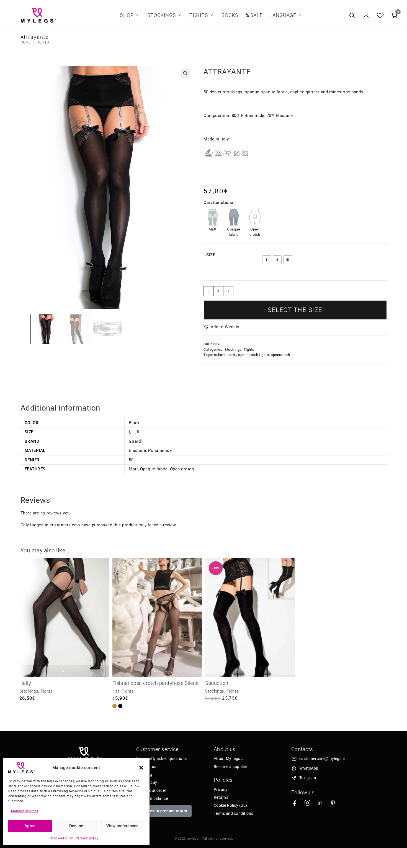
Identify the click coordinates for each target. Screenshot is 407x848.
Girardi (135, 441)
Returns (221, 797)
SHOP (127, 15)
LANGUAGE (282, 15)
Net (116, 691)
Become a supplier (231, 766)
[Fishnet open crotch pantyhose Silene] (157, 617)
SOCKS (229, 15)
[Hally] (64, 617)
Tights (42, 42)
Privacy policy (87, 838)
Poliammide (160, 450)
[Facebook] (294, 802)
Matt (133, 469)
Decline (76, 825)
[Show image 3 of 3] (160, 671)
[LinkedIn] (320, 802)
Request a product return (163, 811)
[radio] (266, 260)
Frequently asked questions (161, 758)
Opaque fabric (154, 469)
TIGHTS (198, 15)
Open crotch (182, 469)
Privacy (221, 789)
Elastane (137, 450)
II (133, 431)
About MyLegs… (228, 758)
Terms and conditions (233, 813)
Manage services (24, 811)
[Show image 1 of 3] (155, 671)
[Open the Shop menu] (137, 15)
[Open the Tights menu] (211, 15)
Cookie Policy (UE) (230, 805)
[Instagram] (307, 802)
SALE (254, 15)
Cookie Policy (62, 838)
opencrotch (280, 355)
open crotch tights (253, 355)
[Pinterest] (332, 802)
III (139, 431)
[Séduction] (250, 617)
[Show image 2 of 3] (157, 671)
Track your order (151, 790)
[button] (141, 767)
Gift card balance (152, 798)
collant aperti (225, 355)
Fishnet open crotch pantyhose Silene (155, 683)
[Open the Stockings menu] (179, 15)
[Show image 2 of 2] (65, 671)
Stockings (233, 349)
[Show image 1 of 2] (63, 671)
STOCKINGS (161, 15)
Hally (25, 683)
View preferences (122, 825)
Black (134, 422)
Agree (29, 825)
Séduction (216, 683)
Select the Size (295, 309)
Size (210, 254)
